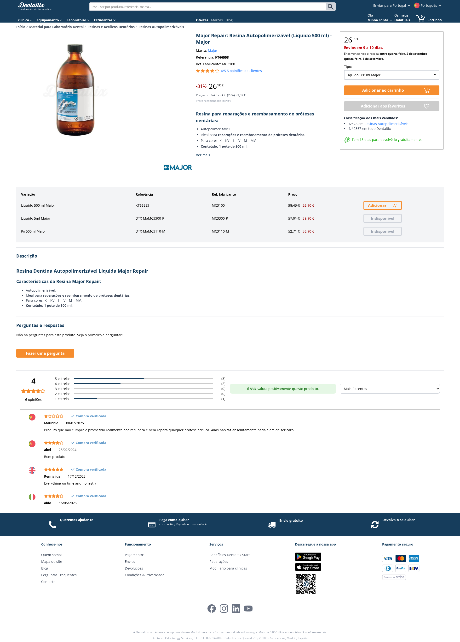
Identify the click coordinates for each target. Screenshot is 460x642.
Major (212, 50)
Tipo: (348, 66)
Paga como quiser (174, 519)
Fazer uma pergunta (45, 353)
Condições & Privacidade (144, 575)
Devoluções (134, 568)
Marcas (217, 20)
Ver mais (203, 155)
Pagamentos (134, 554)
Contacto (48, 581)
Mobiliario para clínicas (228, 568)
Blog (229, 20)
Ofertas (202, 20)
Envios (130, 561)
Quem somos (51, 554)
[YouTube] (248, 608)
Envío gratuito (291, 520)
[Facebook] (211, 608)
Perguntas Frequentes (59, 575)
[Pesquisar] (331, 7)
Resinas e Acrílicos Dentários (111, 26)
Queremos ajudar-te (76, 519)
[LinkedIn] (236, 608)
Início (20, 26)
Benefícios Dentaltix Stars (229, 554)
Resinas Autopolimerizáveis (161, 26)
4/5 (241, 70)
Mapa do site (51, 561)
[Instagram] (224, 608)
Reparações (218, 561)
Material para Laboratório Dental (56, 26)
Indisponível (382, 218)
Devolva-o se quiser (398, 519)
